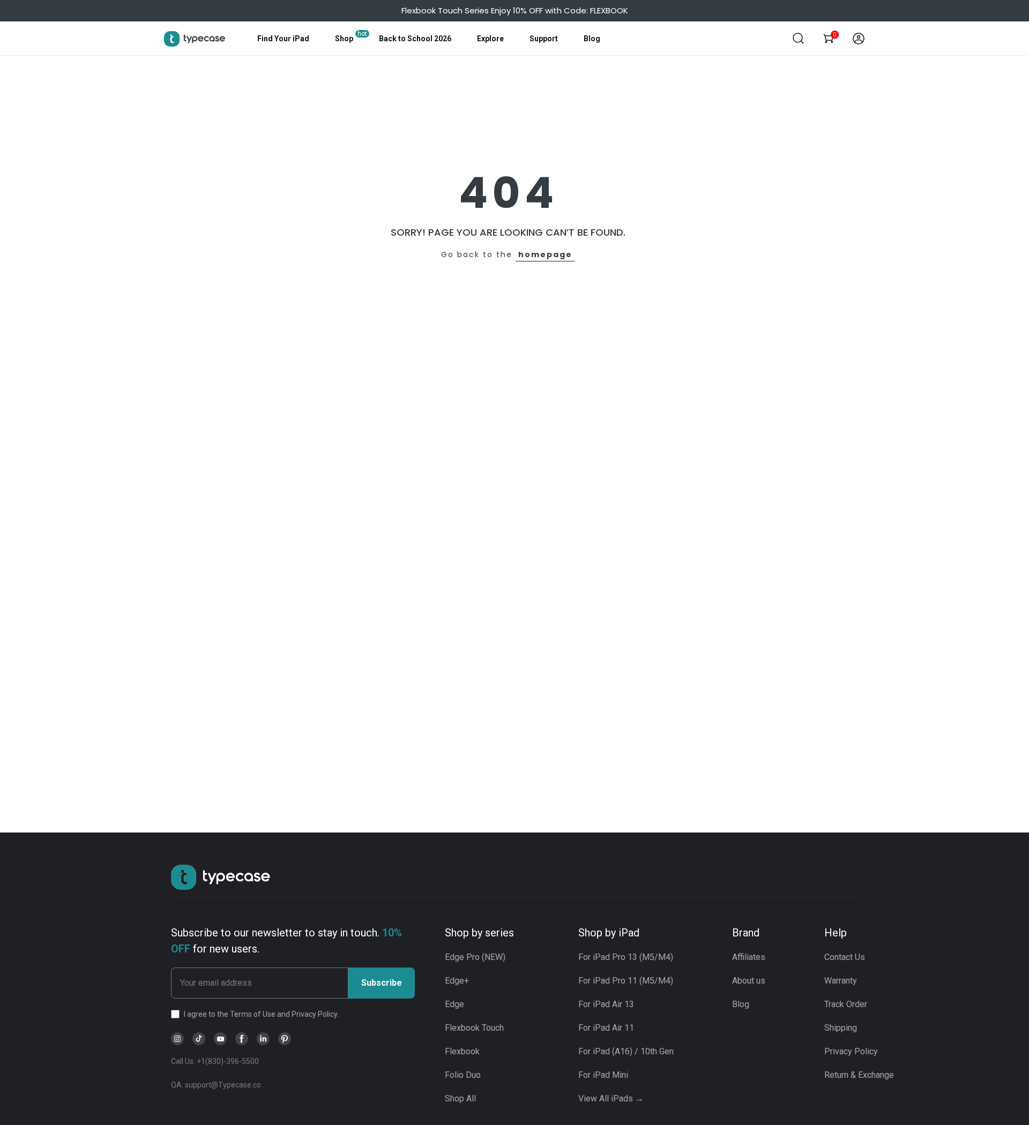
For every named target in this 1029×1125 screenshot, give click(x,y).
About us (748, 981)
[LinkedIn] (263, 1038)
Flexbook (462, 1051)
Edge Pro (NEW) (475, 957)
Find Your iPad (283, 38)
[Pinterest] (284, 1038)
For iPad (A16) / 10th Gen (626, 1051)
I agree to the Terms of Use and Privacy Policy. (261, 1014)
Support (544, 38)
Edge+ (457, 981)
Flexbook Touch (474, 1028)
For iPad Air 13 (606, 1004)
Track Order (845, 1004)
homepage (545, 254)
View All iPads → (611, 1098)
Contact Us (844, 957)
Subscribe (381, 983)
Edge (454, 1004)
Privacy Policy (851, 1051)
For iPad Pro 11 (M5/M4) (625, 981)
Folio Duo (463, 1075)
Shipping (840, 1028)
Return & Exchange (859, 1075)
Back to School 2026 (415, 38)
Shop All (460, 1098)
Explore (490, 38)
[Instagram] (177, 1038)
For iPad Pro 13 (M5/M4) (625, 957)
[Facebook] (241, 1038)
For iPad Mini (603, 1075)
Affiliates (748, 957)
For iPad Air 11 (606, 1028)
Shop (344, 38)
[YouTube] (220, 1038)
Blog (592, 38)
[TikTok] (198, 1038)
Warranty (840, 981)
